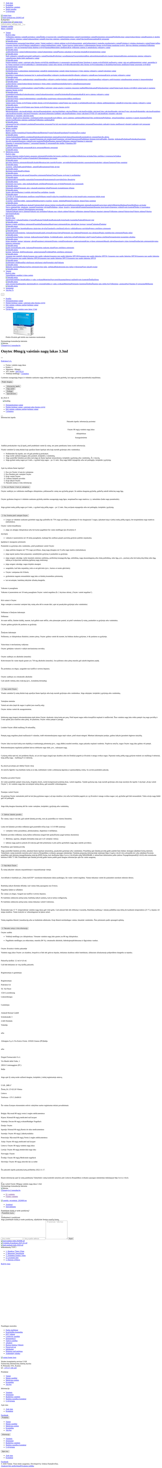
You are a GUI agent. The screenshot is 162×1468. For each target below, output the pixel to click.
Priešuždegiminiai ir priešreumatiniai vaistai (22, 88)
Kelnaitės (35, 162)
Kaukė (42, 233)
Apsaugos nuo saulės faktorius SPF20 (25, 258)
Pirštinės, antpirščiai (32, 167)
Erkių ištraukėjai (69, 179)
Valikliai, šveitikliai (50, 237)
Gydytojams (10, 11)
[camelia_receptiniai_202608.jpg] (14, 1200)
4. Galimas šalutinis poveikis (12, 814)
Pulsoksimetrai (48, 179)
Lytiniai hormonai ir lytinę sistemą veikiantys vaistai (83, 71)
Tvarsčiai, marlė (12, 201)
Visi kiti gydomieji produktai (23, 124)
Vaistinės (9, 1392)
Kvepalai (94, 267)
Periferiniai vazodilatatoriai (63, 56)
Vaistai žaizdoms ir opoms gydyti (90, 62)
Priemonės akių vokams (27, 188)
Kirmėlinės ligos (18, 280)
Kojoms (62, 220)
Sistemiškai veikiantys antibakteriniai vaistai (22, 79)
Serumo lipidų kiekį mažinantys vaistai (24, 58)
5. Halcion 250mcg (13, 1260)
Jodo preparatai (25, 148)
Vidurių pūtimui (139, 211)
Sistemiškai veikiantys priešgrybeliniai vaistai (55, 79)
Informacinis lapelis (13, 386)
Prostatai (82, 207)
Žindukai (103, 224)
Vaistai (8, 33)
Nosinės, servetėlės (63, 162)
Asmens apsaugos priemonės (34, 156)
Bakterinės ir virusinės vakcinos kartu (20, 116)
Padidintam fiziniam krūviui (91, 139)
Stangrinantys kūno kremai (124, 241)
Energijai (62, 137)
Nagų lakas (86, 267)
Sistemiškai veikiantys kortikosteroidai (57, 75)
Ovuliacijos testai (56, 197)
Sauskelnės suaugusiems (85, 162)
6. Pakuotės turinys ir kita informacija (15, 928)
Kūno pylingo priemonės (94, 241)
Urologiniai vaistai (109, 71)
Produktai (5, 1417)
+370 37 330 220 (10, 1368)
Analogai (10, 391)
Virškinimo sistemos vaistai (16, 37)
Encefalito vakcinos (92, 111)
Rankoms (55, 220)
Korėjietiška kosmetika (14, 1332)
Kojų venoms (93, 137)
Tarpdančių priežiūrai (55, 228)
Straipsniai (10, 288)
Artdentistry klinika (13, 1353)
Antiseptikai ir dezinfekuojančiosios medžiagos (112, 65)
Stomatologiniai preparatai (15, 43)
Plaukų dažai (127, 233)
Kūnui (49, 220)
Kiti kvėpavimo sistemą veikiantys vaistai (135, 103)
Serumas (36, 233)
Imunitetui (76, 137)
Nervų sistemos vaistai (18, 39)
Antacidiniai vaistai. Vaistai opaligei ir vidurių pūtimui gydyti (48, 43)
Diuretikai (49, 56)
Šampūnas (45, 224)
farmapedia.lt (10, 1339)
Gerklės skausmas (44, 118)
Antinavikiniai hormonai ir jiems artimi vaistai (39, 84)
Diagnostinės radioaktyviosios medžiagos (108, 124)
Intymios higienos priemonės (16, 162)
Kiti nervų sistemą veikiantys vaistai (95, 94)
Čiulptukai (96, 224)
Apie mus (9, 3)
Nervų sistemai (11, 139)
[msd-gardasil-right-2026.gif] (12, 1245)
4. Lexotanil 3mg (12, 1258)
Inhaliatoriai (10, 179)
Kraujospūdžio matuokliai (24, 179)
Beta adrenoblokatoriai (94, 56)
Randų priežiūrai (39, 184)
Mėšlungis (149, 284)
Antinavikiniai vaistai (137, 37)
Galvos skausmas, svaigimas (27, 118)
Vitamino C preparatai (30, 143)
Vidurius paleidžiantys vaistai (34, 45)
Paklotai (49, 175)
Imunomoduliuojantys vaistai (66, 84)
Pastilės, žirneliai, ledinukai (112, 139)
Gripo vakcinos (105, 111)
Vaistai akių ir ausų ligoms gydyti (57, 107)
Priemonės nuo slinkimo (71, 233)
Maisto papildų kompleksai (16, 133)
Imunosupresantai (83, 84)
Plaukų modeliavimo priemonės (111, 233)
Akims (8, 137)
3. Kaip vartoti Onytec (9, 689)
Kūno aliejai (70, 224)
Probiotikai (134, 139)
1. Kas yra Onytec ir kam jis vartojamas (15, 487)
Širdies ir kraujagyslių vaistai (51, 37)
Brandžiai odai (23, 263)
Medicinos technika (85, 156)
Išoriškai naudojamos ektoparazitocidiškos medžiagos (61, 99)
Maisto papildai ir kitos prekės (22, 275)
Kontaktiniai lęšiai (43, 188)
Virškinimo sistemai (69, 141)
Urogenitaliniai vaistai (87, 37)
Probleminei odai (83, 237)
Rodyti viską (10, 35)
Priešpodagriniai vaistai (105, 88)
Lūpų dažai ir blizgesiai (73, 267)
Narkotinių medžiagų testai (29, 197)
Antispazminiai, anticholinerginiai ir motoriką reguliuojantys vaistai (96, 43)
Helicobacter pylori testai (72, 197)
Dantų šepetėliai (21, 228)
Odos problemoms (96, 118)
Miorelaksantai (90, 88)
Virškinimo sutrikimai (43, 120)
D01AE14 (19, 371)
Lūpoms (9, 237)
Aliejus (59, 233)
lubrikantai (10, 1349)
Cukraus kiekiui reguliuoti (53, 205)
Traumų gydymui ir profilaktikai (68, 175)
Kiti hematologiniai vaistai (96, 52)
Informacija (5, 1434)
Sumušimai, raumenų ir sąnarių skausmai (131, 118)
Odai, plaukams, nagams (26, 139)
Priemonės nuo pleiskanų (90, 233)
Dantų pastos (10, 228)
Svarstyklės (58, 179)
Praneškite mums (8, 1213)
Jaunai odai (42, 263)
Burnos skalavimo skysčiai (37, 228)
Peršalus (14, 158)
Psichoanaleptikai (75, 94)
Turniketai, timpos (78, 201)
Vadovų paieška (12, 1341)
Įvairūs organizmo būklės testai (93, 197)
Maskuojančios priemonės (29, 267)
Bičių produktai (27, 137)
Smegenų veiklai (25, 141)
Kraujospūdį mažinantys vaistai (34, 56)
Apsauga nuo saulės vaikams (38, 256)
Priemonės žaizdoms (78, 284)
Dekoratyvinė (89, 220)
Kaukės (22, 167)
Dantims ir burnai (28, 220)
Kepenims (84, 137)
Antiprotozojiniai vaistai (15, 99)
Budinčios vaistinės (13, 7)
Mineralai (36, 133)
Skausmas (62, 280)
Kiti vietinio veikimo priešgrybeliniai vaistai (22, 305)
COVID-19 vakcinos (96, 113)
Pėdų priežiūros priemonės (62, 252)
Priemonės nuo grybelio (55, 184)
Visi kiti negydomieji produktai (63, 124)
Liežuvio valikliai (69, 228)
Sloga (97, 280)
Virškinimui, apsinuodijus (119, 284)
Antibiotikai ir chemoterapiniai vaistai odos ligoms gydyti (46, 65)
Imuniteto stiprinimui (27, 284)
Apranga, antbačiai (13, 167)
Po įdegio (24, 256)
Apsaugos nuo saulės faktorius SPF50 (122, 256)
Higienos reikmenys (13, 175)
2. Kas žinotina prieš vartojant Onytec (15, 515)
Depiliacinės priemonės (143, 241)
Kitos (17, 214)
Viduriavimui (128, 211)
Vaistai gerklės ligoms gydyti (37, 103)
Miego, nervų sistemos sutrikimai (69, 118)
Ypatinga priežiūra (102, 237)
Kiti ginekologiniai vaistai (54, 71)
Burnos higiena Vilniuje (14, 1345)
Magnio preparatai (51, 148)
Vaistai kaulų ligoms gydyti (124, 88)
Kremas (54, 233)
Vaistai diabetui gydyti (35, 47)
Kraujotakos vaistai (33, 37)
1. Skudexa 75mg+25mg (15, 1251)
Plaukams (38, 220)
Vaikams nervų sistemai (21, 211)
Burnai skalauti (27, 205)
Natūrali (81, 220)
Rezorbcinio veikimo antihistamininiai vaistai (103, 103)
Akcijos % (10, 290)
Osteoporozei (76, 139)
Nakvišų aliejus (103, 137)
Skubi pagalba (11, 9)
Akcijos (9, 1384)
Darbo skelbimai (12, 1330)
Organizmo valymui (63, 139)
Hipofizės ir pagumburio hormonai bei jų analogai (24, 75)
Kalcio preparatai (37, 148)
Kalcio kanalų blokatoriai (112, 56)
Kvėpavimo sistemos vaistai (54, 39)
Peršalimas (126, 139)
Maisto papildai (11, 128)
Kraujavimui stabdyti (105, 205)
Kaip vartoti (10, 389)
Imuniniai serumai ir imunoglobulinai (139, 79)
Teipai (54, 175)
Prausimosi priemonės (44, 241)
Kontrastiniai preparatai (84, 124)
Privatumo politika (27, 1466)
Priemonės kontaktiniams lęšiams (62, 188)
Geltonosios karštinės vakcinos (56, 113)
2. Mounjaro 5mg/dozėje (15, 1253)
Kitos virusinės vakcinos (113, 113)
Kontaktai (9, 5)
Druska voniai (57, 241)
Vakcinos (84, 39)
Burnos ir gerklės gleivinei (27, 192)
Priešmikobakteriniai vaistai (82, 79)
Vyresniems (72, 133)
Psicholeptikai (64, 94)
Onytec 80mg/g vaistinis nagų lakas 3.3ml (21, 309)
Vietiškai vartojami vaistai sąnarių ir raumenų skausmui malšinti (61, 88)
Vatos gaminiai (121, 162)
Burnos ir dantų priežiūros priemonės (19, 224)
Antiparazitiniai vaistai (35, 39)
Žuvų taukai (81, 133)
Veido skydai (55, 167)
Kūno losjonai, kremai (83, 224)
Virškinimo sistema (116, 211)
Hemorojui (74, 205)
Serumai (40, 237)
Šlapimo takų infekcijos (101, 284)
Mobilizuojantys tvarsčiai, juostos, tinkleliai (49, 201)
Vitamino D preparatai (47, 143)
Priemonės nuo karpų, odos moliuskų (19, 184)
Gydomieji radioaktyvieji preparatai (137, 124)
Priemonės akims (12, 188)
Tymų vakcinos (130, 111)
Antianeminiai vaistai (50, 52)
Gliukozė (68, 137)
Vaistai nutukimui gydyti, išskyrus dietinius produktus (126, 45)
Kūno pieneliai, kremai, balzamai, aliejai (21, 241)
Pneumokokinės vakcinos (48, 111)
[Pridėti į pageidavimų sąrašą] (2, 357)
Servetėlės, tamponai (25, 201)
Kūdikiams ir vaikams (14, 220)
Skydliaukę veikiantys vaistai (82, 75)
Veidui (44, 220)
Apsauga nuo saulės (13, 256)
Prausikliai (37, 224)
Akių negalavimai (12, 284)
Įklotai (29, 162)
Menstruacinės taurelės (47, 162)
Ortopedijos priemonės (37, 175)
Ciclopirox (10, 307)
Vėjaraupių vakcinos (37, 113)
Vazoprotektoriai (79, 56)
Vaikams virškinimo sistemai (79, 211)
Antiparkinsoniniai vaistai (49, 94)
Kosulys (54, 118)
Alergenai (9, 124)
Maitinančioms (125, 205)
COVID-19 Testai (12, 197)
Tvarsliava (25, 158)
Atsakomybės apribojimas (10, 1466)
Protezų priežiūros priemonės (100, 228)
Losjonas (48, 233)
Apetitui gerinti (16, 205)
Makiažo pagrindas (13, 267)
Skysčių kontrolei (12, 141)
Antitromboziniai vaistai (15, 52)
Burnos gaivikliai (82, 228)
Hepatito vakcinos (118, 111)
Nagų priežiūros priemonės (64, 248)
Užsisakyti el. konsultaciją (10, 345)
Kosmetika (10, 216)
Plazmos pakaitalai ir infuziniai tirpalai (72, 52)
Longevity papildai (13, 1336)
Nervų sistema (11, 207)
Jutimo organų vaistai (73, 39)
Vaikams (56, 133)
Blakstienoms (60, 267)
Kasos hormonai (99, 75)
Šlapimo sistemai (55, 141)
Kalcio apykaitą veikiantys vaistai (117, 75)
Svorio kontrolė (128, 207)
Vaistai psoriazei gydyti (16, 65)
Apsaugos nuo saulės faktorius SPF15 (53, 258)
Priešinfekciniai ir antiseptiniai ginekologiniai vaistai (25, 71)
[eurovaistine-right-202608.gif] (13, 1241)
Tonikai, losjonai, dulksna (27, 237)
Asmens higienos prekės (15, 156)
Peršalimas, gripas (109, 118)
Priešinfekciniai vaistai (121, 37)
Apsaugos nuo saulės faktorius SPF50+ (93, 256)
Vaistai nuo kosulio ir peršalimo (75, 103)
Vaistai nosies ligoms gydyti (16, 103)
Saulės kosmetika (71, 220)
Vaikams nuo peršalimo (38, 211)
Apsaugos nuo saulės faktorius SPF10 (81, 258)
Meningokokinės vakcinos (15, 111)
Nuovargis (54, 280)
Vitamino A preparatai (14, 143)
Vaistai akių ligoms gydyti (15, 107)
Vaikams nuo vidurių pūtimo (57, 211)
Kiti (53, 120)
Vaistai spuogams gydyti (139, 65)
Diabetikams (38, 137)
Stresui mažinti (71, 280)
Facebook (4, 1415)
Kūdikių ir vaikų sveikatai (33, 280)
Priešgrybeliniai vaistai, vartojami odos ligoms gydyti (25, 62)
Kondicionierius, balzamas (23, 233)
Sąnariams (142, 139)
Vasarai (8, 271)
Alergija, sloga (11, 118)
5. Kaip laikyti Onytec (9, 865)
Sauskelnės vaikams (101, 162)
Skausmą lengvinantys (102, 207)
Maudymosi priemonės (57, 224)
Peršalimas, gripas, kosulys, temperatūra (64, 207)
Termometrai (38, 179)
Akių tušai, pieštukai (47, 267)
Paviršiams (26, 171)
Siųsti (71, 1238)
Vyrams (50, 133)
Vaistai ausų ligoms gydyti (35, 107)
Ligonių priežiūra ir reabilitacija (66, 156)
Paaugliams (63, 133)
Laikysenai (25, 175)
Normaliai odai (51, 263)
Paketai (73, 162)
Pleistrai (68, 201)
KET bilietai (10, 1334)
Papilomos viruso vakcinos (78, 113)
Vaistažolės (33, 158)
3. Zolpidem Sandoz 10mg (16, 1256)
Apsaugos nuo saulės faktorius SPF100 (64, 256)
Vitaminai (47, 47)
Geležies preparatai (13, 148)
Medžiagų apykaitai (138, 205)
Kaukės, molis (62, 237)
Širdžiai (46, 141)
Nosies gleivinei (12, 192)
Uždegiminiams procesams (47, 158)
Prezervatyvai (11, 1347)
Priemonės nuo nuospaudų (73, 184)
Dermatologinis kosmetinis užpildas (122, 237)
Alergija (9, 280)
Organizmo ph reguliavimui (45, 139)
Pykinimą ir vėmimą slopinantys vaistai (135, 43)
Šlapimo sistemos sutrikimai (25, 120)
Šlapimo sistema (17, 209)
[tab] (10, 1194)
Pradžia (8, 299)
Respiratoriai (45, 167)
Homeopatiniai (92, 39)
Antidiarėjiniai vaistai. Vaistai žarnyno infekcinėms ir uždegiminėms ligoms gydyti (75, 45)
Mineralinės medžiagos (59, 47)
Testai (19, 158)
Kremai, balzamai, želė (14, 252)
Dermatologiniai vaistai (70, 37)
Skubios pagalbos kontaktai (16, 1399)
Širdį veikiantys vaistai (14, 56)
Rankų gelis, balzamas (24, 248)
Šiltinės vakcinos (78, 111)
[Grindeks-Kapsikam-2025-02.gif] (14, 1243)
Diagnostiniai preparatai (43, 124)
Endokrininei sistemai (51, 137)
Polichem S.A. (6, 361)
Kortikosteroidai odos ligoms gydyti (81, 65)
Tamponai (112, 162)
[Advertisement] (19, 1279)
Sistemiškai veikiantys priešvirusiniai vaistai (109, 79)
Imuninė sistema (84, 205)
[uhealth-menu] (12, 41)
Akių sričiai (72, 237)
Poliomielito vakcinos (144, 111)
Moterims (85, 118)
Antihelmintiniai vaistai (32, 99)
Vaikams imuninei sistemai (99, 211)
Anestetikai (10, 94)
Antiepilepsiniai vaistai (31, 94)
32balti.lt (9, 1343)
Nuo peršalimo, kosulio (46, 192)
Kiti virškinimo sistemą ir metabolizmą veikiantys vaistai (89, 47)
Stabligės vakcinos (65, 111)
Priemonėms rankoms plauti (43, 248)
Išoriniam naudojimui (14, 171)
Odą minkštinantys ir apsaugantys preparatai (61, 62)
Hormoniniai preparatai (104, 37)
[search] (24, 24)
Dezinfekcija (50, 156)
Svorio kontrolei (37, 141)
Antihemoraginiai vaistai (33, 52)
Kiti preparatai (103, 39)
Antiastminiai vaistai (55, 103)
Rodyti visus (5, 1264)
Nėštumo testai (44, 197)
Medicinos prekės (12, 152)
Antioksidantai (16, 137)
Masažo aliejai (109, 241)
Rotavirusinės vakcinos (21, 113)
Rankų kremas (11, 248)
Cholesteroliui (38, 205)
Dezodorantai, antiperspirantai (74, 241)
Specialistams (11, 394)
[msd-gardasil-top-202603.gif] (12, 18)
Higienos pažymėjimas (14, 1351)
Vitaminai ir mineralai (84, 141)
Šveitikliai (49, 252)
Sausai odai (33, 263)
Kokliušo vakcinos (32, 111)
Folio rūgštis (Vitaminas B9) (65, 143)
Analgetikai (18, 94)
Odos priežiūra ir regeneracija (104, 156)
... (2, 294)
